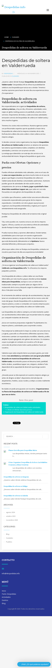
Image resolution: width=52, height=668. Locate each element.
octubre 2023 (10, 516)
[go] (45, 436)
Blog (7, 534)
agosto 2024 (10, 512)
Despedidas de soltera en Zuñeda (16, 496)
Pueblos (9, 542)
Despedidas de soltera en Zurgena (16, 477)
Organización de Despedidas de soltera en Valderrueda (24, 412)
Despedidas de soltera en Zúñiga (15, 486)
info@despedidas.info (9, 3)
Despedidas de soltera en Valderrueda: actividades (22, 407)
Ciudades (15, 76)
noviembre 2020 (12, 520)
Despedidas (8, 73)
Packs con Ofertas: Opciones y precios (20, 410)
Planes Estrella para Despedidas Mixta (22, 450)
